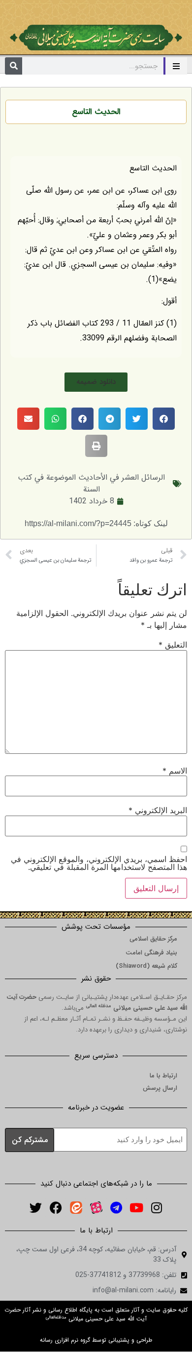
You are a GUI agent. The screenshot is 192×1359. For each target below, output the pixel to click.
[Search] (13, 66)
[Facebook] (55, 1207)
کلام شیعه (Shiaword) (146, 966)
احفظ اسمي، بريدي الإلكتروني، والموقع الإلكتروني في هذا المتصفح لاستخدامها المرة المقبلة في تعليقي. (99, 863)
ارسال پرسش (160, 1088)
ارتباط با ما (163, 1076)
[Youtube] (136, 1207)
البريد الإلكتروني (157, 810)
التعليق (173, 645)
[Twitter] (35, 1207)
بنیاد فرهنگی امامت (151, 952)
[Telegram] (116, 1207)
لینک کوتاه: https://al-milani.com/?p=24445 (96, 523)
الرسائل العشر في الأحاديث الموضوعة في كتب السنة (91, 483)
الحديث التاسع (96, 112)
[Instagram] (156, 1207)
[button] (96, 382)
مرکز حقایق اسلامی (153, 939)
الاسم (174, 771)
